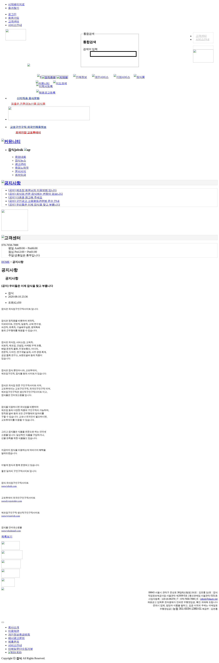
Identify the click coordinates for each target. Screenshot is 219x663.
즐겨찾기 (13, 7)
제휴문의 (13, 641)
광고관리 (20, 164)
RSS (19, 652)
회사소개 (13, 627)
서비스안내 (202, 39)
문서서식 (20, 171)
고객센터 (201, 36)
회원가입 (13, 17)
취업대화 (20, 156)
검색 (94, 59)
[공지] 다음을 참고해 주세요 (25, 197)
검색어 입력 (90, 49)
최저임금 (20, 174)
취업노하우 (22, 167)
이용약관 (13, 630)
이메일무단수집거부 (20, 648)
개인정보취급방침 (19, 634)
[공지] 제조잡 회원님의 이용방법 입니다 (32, 190)
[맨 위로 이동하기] (2, 622)
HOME (5, 261)
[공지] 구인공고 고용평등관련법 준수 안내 (33, 201)
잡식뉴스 (20, 160)
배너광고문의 (16, 638)
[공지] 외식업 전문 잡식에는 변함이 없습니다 (35, 193)
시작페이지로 (16, 4)
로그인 (12, 14)
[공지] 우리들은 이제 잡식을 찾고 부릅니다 (34, 204)
